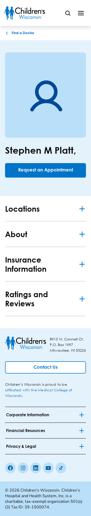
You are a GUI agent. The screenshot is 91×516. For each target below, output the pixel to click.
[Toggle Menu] (81, 13)
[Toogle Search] (68, 13)
